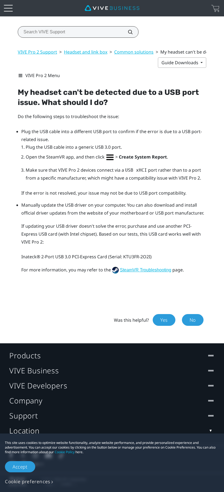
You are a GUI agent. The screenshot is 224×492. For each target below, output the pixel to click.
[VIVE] (112, 8)
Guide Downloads (180, 63)
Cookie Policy (65, 452)
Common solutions (134, 52)
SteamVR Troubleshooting (145, 270)
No (193, 320)
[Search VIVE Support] (127, 32)
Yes (164, 320)
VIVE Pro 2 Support (37, 52)
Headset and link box (85, 52)
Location (24, 431)
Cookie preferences (27, 481)
